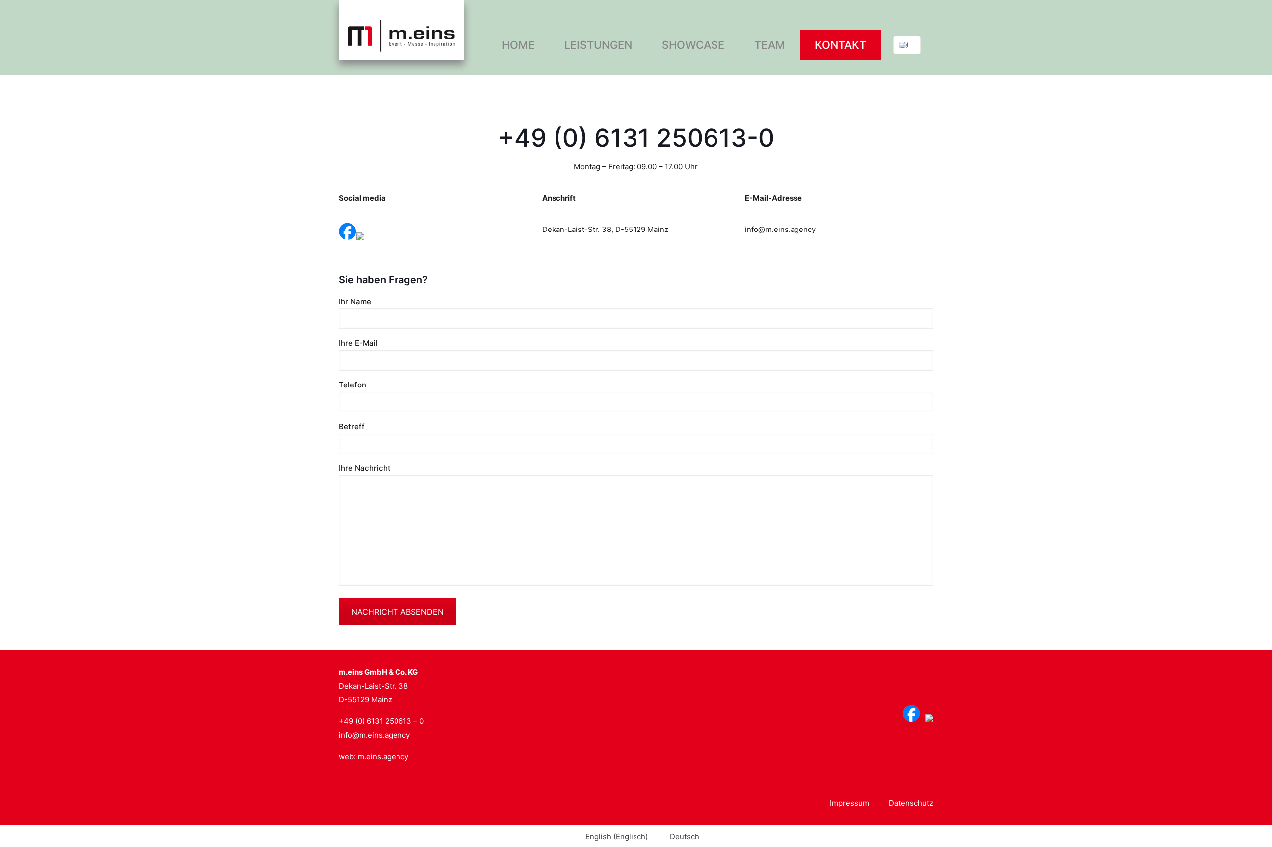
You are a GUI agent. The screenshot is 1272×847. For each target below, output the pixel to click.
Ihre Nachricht (365, 468)
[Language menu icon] (907, 45)
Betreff (352, 426)
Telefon (352, 384)
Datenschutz (911, 803)
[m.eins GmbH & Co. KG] (401, 30)
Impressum (849, 803)
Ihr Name (355, 301)
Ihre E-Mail (358, 343)
